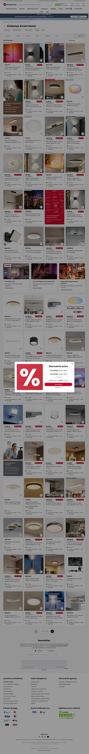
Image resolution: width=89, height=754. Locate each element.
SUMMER (58, 380)
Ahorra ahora (58, 384)
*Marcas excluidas (58, 387)
